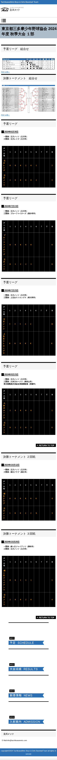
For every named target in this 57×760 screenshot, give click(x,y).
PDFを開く (5, 72)
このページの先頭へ (46, 445)
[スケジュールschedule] (29, 635)
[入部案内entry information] (29, 714)
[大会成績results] (29, 661)
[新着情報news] (29, 687)
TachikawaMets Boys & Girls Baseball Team (29, 10)
